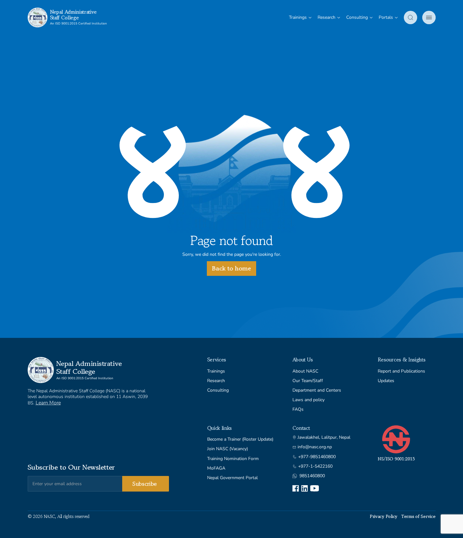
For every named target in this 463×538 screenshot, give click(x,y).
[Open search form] (410, 17)
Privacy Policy (383, 516)
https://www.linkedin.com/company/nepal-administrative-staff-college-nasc (304, 488)
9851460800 (312, 476)
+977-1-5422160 (315, 466)
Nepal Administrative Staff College (73, 14)
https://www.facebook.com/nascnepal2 (295, 488)
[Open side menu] (429, 17)
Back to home (231, 268)
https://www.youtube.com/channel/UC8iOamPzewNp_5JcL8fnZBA (314, 488)
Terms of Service (418, 516)
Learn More (48, 402)
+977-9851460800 (317, 457)
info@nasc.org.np (315, 447)
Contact (301, 428)
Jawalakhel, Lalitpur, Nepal (324, 437)
